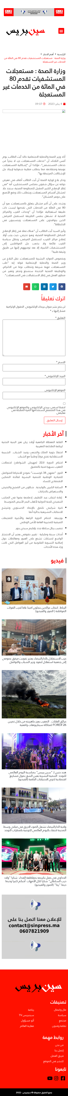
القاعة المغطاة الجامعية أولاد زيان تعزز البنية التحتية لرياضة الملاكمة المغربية (32, 444)
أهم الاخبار (48, 54)
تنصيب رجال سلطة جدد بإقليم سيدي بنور (39, 528)
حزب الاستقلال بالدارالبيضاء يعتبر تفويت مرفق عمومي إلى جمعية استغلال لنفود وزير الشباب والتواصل (34, 660)
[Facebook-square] (63, 1078)
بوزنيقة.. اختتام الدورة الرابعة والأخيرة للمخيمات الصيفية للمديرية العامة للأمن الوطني (32, 520)
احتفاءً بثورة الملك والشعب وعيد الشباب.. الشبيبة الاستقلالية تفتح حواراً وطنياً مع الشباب (32, 454)
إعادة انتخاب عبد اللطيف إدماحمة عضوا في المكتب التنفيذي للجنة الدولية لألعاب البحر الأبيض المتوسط (32, 499)
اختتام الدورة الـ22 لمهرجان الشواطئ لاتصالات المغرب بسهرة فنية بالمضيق (32, 464)
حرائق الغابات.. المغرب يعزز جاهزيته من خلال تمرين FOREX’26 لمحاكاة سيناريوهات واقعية (37, 723)
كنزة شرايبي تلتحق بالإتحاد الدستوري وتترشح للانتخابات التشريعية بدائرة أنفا (32, 510)
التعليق (60, 317)
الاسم (60, 362)
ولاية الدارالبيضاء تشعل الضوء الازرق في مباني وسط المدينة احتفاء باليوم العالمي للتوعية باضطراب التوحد (34, 828)
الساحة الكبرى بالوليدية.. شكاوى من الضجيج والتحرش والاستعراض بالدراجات (32, 489)
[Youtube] (50, 1078)
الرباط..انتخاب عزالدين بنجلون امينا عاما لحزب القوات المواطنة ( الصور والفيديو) (36, 609)
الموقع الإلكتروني (55, 390)
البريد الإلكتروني (55, 376)
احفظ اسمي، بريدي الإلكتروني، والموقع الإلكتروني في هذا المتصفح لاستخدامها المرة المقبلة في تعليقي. (36, 410)
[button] (61, 31)
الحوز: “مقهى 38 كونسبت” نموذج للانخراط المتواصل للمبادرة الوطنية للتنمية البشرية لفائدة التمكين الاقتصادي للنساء (32, 477)
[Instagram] (56, 1078)
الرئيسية (61, 54)
